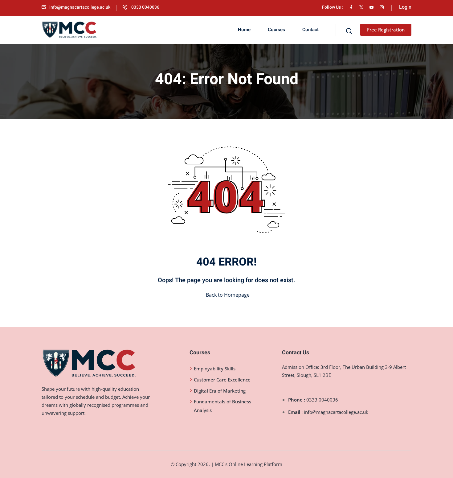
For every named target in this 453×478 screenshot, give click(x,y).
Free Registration (386, 30)
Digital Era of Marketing (220, 391)
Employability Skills (214, 368)
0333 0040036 (144, 7)
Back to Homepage (228, 294)
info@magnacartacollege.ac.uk (79, 7)
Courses (276, 29)
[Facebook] (351, 7)
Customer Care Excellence (222, 380)
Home (244, 29)
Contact (310, 29)
